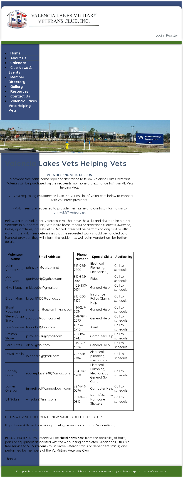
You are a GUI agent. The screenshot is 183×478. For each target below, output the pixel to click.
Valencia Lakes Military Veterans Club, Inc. (62, 471)
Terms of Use (150, 471)
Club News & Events (20, 69)
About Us (18, 58)
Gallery (16, 86)
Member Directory (17, 79)
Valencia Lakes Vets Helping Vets (23, 105)
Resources (19, 91)
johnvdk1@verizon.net (69, 212)
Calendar (18, 63)
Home (15, 53)
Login (159, 35)
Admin (163, 471)
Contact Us (20, 96)
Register (172, 35)
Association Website (101, 471)
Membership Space (129, 471)
